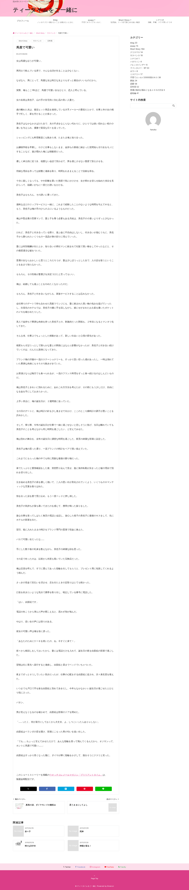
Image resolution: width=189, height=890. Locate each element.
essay (134, 46)
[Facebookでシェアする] (47, 789)
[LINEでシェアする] (103, 789)
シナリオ (134, 58)
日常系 (50, 41)
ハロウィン (136, 61)
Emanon (110, 886)
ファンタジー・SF (139, 68)
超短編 (134, 93)
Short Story (23, 41)
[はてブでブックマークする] (66, 789)
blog (133, 43)
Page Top (94, 878)
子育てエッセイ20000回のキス (145, 77)
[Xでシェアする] (28, 789)
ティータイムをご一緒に (45, 9)
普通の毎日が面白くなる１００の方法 (147, 90)
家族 (133, 80)
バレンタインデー (138, 65)
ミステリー (136, 74)
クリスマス (136, 52)
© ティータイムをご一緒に (85, 886)
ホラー (134, 71)
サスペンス (37, 41)
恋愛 (133, 84)
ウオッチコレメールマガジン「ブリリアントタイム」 (76, 774)
